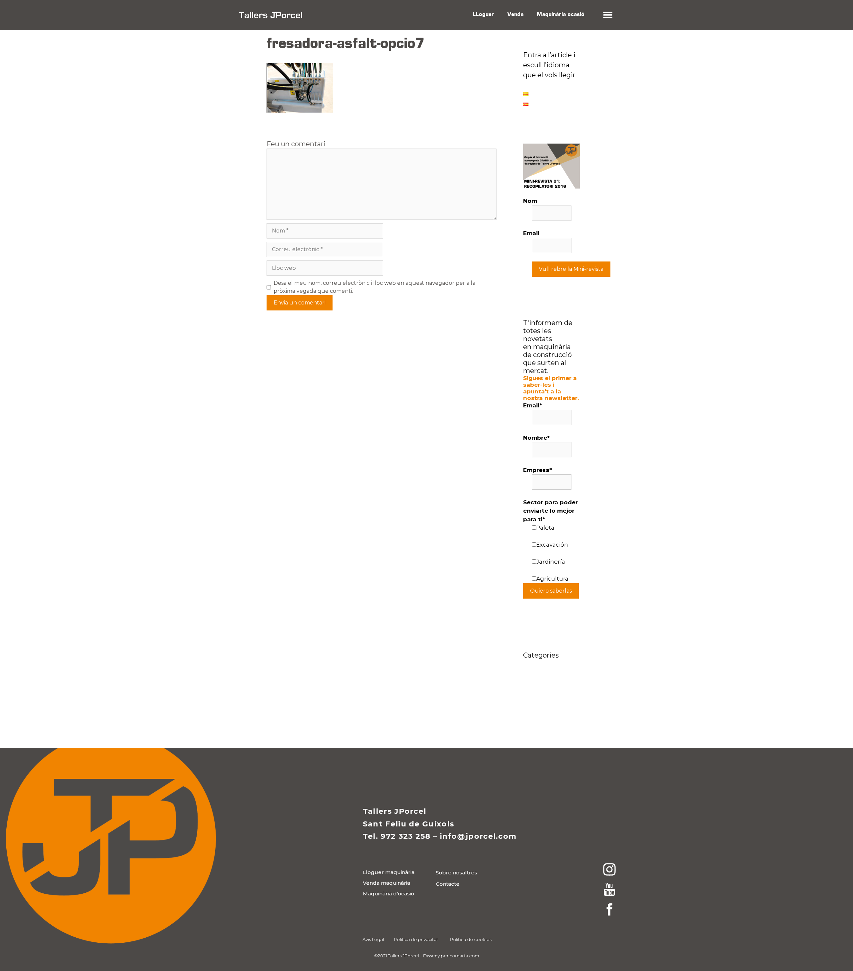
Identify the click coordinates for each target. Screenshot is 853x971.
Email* (532, 405)
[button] (607, 15)
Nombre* (536, 437)
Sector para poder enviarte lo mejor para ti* (550, 511)
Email (531, 233)
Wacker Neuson (546, 721)
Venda (515, 14)
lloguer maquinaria (551, 674)
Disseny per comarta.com (451, 955)
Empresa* (537, 470)
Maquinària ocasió (560, 14)
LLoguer (483, 14)
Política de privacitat (416, 939)
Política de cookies (470, 939)
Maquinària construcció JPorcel (540, 693)
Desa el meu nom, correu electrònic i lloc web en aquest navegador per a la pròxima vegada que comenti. (374, 287)
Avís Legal (373, 939)
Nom (530, 201)
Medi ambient (543, 711)
